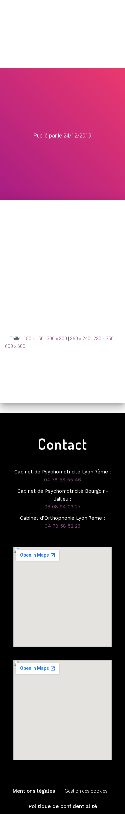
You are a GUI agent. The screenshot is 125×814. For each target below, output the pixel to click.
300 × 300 (57, 338)
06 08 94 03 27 (62, 507)
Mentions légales (33, 791)
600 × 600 (15, 346)
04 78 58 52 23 (62, 526)
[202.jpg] (62, 267)
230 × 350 (103, 338)
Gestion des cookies (86, 791)
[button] (62, 57)
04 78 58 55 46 (62, 480)
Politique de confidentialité (62, 806)
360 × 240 (80, 338)
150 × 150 (33, 338)
